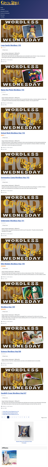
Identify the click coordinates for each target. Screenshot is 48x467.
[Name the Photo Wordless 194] (22, 75)
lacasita (24, 442)
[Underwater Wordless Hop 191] (22, 206)
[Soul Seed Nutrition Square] (9, 457)
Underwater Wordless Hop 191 (12, 221)
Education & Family (4, 11)
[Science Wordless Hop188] (22, 337)
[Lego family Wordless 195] (22, 31)
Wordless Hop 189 (8, 307)
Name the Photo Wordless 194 (12, 90)
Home (1, 7)
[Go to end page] (29, 417)
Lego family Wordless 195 (11, 45)
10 (24, 417)
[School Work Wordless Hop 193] (22, 118)
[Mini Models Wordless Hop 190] (22, 249)
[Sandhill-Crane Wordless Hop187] (22, 378)
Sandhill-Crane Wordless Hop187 (13, 393)
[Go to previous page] (4, 417)
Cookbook (2, 9)
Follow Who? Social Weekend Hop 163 (11, 414)
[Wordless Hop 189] (22, 292)
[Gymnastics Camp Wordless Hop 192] (22, 163)
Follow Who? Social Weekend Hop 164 (11, 411)
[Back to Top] (46, 465)
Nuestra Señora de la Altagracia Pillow (24, 441)
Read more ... (6, 50)
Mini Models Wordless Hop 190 (13, 264)
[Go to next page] (27, 417)
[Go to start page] (2, 417)
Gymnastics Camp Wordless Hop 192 (15, 178)
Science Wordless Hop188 (11, 352)
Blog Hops (2, 15)
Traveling (2, 16)
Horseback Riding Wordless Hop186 (10, 413)
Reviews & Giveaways (4, 13)
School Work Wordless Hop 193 (13, 133)
